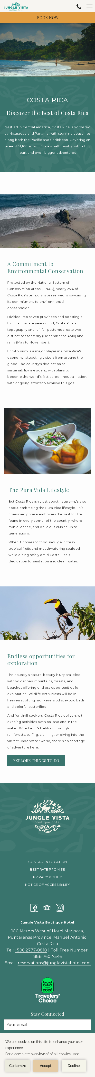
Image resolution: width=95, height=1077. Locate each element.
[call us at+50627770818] (78, 6)
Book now (47, 17)
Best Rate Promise (47, 869)
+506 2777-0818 (31, 950)
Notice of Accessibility (47, 885)
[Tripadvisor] (47, 907)
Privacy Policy (47, 877)
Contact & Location (47, 862)
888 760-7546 (47, 956)
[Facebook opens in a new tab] (34, 907)
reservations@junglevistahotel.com (54, 963)
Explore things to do (36, 760)
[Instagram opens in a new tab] (60, 907)
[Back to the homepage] (16, 6)
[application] (47, 1055)
